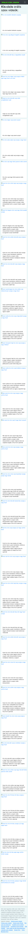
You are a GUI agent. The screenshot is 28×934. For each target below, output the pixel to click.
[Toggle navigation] (25, 2)
